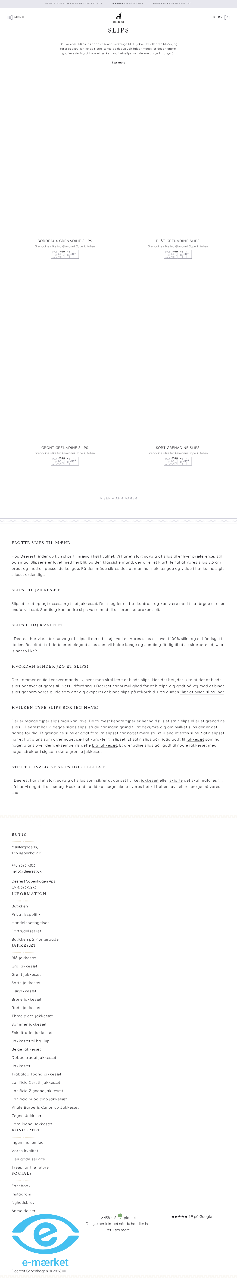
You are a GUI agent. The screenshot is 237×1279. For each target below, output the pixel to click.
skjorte (176, 780)
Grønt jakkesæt (26, 974)
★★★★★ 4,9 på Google (191, 1216)
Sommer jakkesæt (29, 1024)
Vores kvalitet (25, 1150)
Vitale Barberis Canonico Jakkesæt (45, 1107)
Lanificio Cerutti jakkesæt (36, 1082)
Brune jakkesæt (26, 999)
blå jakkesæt (104, 745)
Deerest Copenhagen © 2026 (36, 1271)
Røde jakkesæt (26, 1007)
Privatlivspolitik (26, 914)
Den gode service (28, 1159)
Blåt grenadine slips (177, 241)
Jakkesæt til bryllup (31, 1041)
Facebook (21, 1185)
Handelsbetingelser (30, 922)
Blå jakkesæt (24, 957)
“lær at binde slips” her (202, 692)
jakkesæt (143, 44)
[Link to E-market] (45, 1264)
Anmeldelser (24, 1210)
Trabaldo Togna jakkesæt (36, 1074)
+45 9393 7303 (23, 865)
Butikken (20, 906)
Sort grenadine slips (178, 447)
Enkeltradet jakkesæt (32, 1032)
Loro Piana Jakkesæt (32, 1124)
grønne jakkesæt (85, 751)
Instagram (21, 1194)
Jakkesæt (21, 1065)
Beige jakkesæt (26, 1049)
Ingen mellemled (28, 1142)
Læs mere (121, 1230)
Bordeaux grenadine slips (64, 241)
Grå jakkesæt (24, 966)
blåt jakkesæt (127, 58)
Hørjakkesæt (24, 991)
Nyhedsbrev (23, 1202)
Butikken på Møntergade (35, 939)
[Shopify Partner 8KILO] (64, 1271)
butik (148, 786)
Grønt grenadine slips (64, 447)
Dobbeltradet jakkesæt (34, 1057)
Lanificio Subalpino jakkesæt (39, 1099)
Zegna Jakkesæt (28, 1115)
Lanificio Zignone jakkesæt (37, 1090)
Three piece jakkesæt (32, 1016)
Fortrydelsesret (26, 931)
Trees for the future (30, 1167)
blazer (167, 44)
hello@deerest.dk (27, 871)
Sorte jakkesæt (26, 982)
